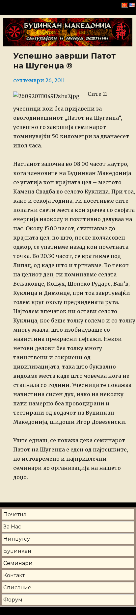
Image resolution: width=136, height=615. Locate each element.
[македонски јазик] (124, 5)
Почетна (14, 514)
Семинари (18, 563)
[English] (132, 5)
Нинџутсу (16, 539)
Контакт (14, 575)
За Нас (12, 527)
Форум (12, 600)
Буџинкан (17, 551)
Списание (17, 587)
